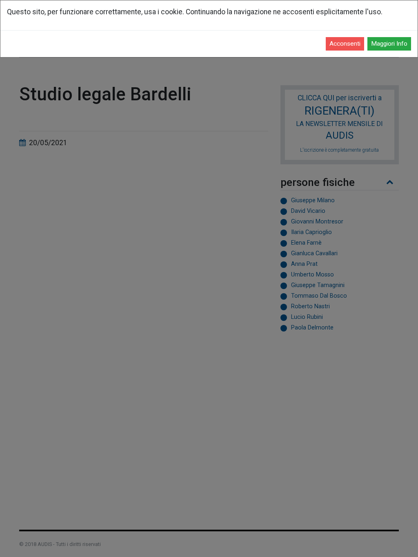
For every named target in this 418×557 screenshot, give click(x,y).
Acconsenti (344, 43)
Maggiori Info (389, 43)
